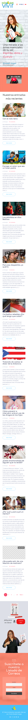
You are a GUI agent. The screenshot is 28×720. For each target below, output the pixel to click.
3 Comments (12, 270)
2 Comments (12, 418)
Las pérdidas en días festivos (12, 218)
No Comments (12, 121)
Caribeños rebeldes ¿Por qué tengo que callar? (13, 315)
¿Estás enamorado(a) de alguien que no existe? (13, 462)
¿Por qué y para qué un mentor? (13, 513)
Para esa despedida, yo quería (13, 266)
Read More (9, 143)
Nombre (14, 682)
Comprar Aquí (20, 621)
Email (14, 687)
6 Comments (12, 366)
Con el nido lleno (10, 119)
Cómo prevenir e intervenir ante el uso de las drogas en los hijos (13, 413)
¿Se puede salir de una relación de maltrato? (13, 562)
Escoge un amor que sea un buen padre (14, 167)
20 (17, 595)
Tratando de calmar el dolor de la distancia (12, 363)
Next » (21, 595)
